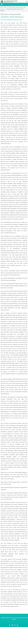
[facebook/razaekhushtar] (10, 625)
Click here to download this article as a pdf (11, 19)
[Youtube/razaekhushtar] (17, 625)
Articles (4, 7)
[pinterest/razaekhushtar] (15, 625)
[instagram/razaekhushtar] (12, 625)
